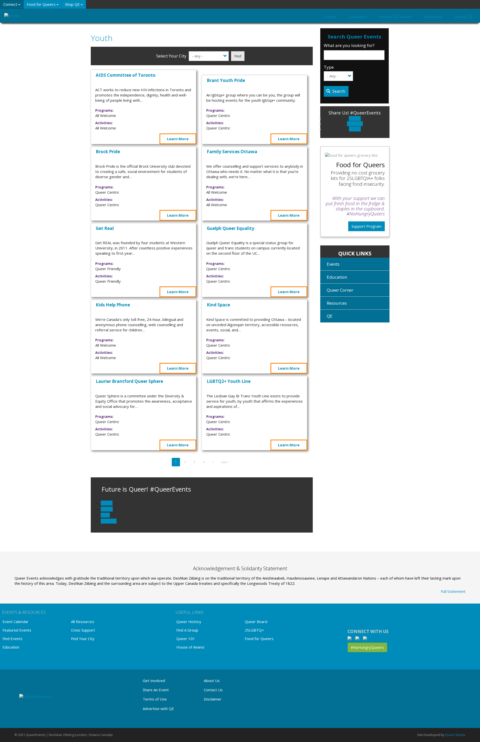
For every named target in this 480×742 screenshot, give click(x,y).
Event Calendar (15, 621)
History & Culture (395, 16)
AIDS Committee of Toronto (126, 75)
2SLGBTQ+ (254, 630)
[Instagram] (358, 638)
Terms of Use (155, 699)
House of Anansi (190, 647)
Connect (10, 4)
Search (338, 91)
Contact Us (213, 689)
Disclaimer (213, 699)
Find (237, 55)
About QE (464, 16)
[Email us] (366, 638)
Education (357, 16)
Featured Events (16, 630)
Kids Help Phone (113, 305)
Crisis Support (83, 630)
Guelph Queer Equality (230, 228)
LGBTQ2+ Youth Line (228, 381)
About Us (212, 680)
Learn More (177, 138)
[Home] (28, 15)
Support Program (367, 226)
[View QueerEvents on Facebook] (351, 638)
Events (330, 16)
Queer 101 (185, 638)
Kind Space (218, 305)
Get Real (105, 228)
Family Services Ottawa (232, 152)
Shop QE (73, 4)
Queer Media (455, 735)
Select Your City (171, 56)
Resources (433, 16)
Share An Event (156, 689)
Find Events (12, 638)
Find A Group (187, 630)
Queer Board (256, 621)
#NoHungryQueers (367, 647)
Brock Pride (108, 152)
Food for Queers (41, 4)
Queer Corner (340, 290)
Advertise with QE (158, 708)
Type (329, 67)
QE (329, 316)
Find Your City (82, 638)
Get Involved (154, 680)
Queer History (188, 621)
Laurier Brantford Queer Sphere (129, 381)
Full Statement (453, 591)
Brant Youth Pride (226, 80)
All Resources (82, 621)
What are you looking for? (349, 45)
